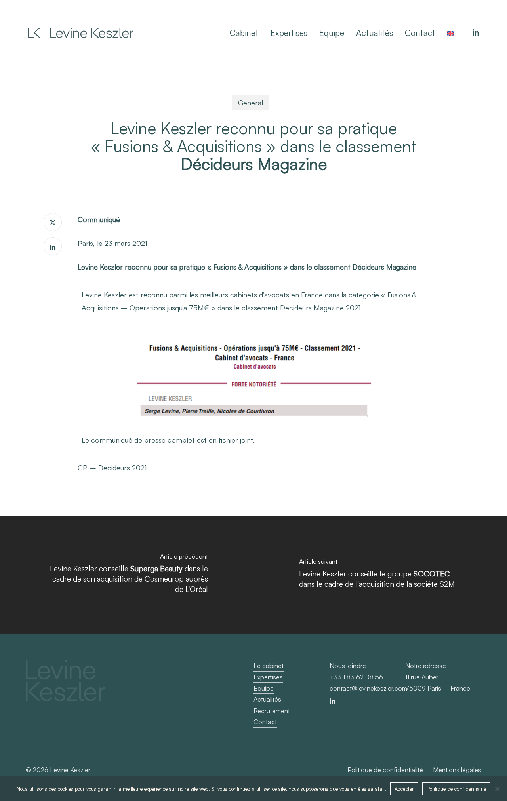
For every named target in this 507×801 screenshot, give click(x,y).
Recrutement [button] (272, 711)
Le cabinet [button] (269, 666)
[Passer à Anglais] (450, 33)
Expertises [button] (268, 677)
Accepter (404, 789)
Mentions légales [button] (457, 770)
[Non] (497, 789)
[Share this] (53, 222)
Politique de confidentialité (456, 789)
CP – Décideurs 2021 (112, 467)
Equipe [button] (264, 688)
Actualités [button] (267, 699)
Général (250, 102)
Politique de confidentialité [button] (385, 770)
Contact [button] (265, 722)
